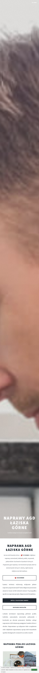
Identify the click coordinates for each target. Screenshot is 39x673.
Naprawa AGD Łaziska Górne (19, 548)
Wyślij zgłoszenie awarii (19, 600)
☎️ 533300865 (19, 578)
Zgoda (34, 669)
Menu (35, 2)
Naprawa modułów (19, 607)
